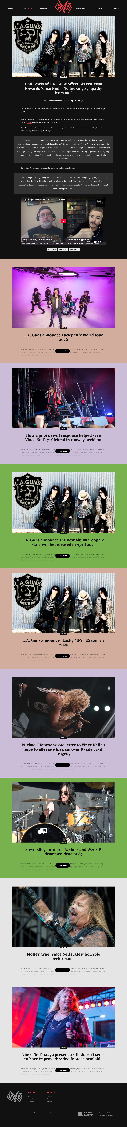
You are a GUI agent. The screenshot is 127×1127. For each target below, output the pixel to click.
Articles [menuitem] (25, 8)
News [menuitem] (10, 8)
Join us (49, 1097)
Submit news (52, 1099)
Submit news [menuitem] (81, 8)
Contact (50, 1101)
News (63, 77)
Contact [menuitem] (115, 8)
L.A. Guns (52, 250)
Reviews (31, 1101)
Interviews (32, 1099)
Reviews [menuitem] (43, 8)
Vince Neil (74, 250)
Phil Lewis (62, 250)
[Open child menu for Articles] (31, 8)
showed (29, 122)
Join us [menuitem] (99, 8)
